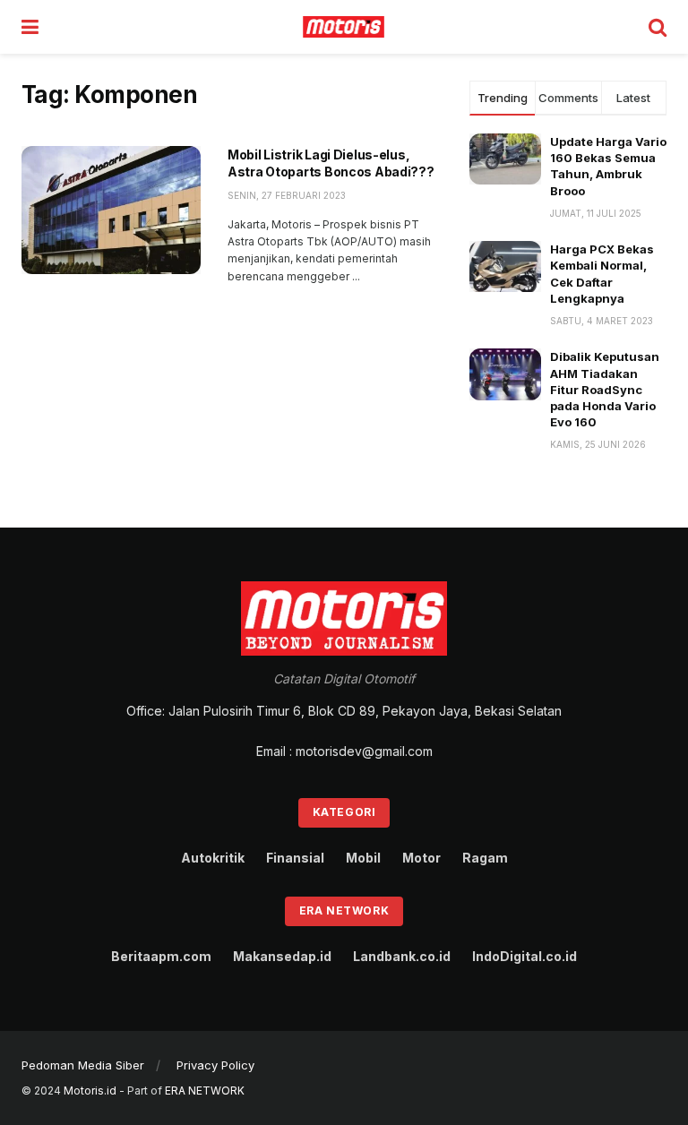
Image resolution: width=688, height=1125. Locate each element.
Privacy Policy (215, 1065)
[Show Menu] (30, 27)
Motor (421, 857)
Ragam (485, 857)
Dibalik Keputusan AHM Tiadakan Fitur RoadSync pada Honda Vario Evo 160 (604, 389)
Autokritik (213, 857)
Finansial (295, 857)
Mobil (363, 857)
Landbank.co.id (402, 956)
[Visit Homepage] (344, 27)
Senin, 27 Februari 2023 (287, 195)
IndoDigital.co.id (524, 956)
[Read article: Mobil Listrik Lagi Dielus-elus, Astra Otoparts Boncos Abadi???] (111, 210)
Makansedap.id (282, 956)
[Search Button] (657, 27)
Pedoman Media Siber (83, 1065)
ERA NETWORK (205, 1090)
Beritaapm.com (161, 956)
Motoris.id (90, 1090)
